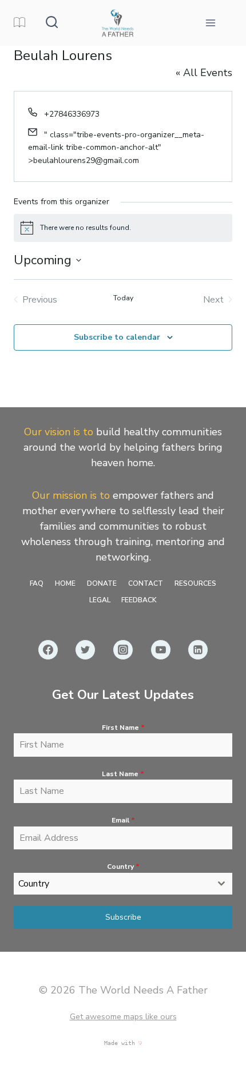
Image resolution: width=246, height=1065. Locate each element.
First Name (123, 727)
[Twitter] (85, 649)
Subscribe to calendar (117, 337)
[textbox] (112, 884)
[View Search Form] (51, 22)
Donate (102, 583)
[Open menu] (210, 22)
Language (21, 23)
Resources (195, 583)
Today (123, 298)
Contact (145, 583)
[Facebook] (48, 649)
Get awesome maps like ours (123, 1016)
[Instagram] (123, 649)
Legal (99, 600)
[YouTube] (160, 649)
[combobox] (123, 884)
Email (123, 820)
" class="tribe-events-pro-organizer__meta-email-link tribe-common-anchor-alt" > (116, 147)
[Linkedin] (198, 649)
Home (65, 583)
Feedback (139, 600)
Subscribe (123, 917)
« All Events (204, 73)
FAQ (36, 583)
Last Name (123, 773)
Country (123, 866)
